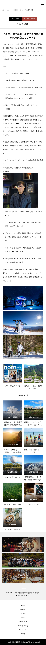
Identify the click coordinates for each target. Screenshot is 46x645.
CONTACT (23, 622)
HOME (23, 606)
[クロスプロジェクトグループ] (20, 3)
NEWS (23, 614)
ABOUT (23, 610)
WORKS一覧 (15, 18)
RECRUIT (23, 630)
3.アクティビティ (29, 18)
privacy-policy (23, 626)
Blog (23, 634)
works (23, 618)
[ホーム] (3, 10)
